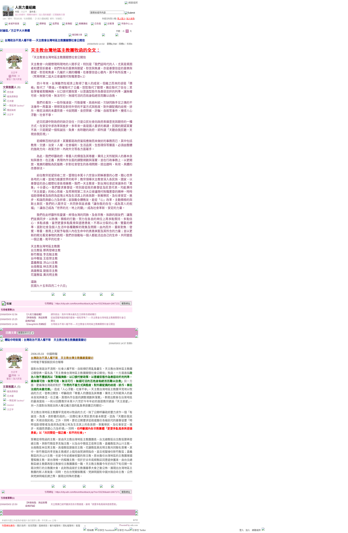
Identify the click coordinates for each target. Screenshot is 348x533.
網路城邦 (133, 2)
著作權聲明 (55, 525)
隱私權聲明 (68, 525)
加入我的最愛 (45, 15)
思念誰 (10, 92)
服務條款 (43, 525)
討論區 (29, 23)
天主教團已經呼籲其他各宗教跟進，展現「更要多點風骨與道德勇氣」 (84, 504)
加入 (248, 530)
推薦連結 (83, 23)
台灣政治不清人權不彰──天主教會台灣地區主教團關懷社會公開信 (83, 324)
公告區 (97, 23)
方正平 (24, 12)
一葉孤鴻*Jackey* (15, 105)
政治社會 (18, 19)
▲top (135, 520)
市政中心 (127, 23)
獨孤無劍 (11, 110)
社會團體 (28, 19)
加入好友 (17, 79)
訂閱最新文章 (59, 15)
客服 (78, 525)
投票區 (55, 23)
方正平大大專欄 (20, 30)
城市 (10, 19)
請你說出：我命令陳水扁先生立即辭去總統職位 (73, 314)
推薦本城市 (32, 15)
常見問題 (32, 525)
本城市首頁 (13, 23)
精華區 (42, 23)
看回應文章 (77, 35)
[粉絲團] (84, 529)
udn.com (134, 525)
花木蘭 (10, 101)
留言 (9, 79)
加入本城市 (20, 15)
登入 (241, 530)
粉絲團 (90, 530)
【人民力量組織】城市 (44, 19)
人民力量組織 (25, 7)
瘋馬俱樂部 (12, 96)
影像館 (68, 23)
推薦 (129, 44)
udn (4, 19)
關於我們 (21, 525)
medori (10, 405)
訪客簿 (110, 23)
